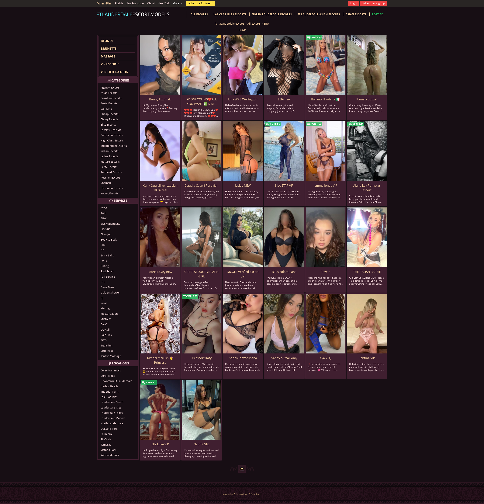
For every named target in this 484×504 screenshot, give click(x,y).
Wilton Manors (110, 455)
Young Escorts (109, 193)
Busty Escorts (109, 103)
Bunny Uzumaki (160, 99)
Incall (104, 303)
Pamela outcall (366, 99)
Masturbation (109, 313)
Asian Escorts (109, 93)
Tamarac (106, 444)
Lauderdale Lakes (112, 413)
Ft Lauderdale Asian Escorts (318, 14)
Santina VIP (367, 358)
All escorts (199, 14)
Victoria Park (108, 450)
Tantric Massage (111, 356)
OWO (104, 324)
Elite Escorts (108, 124)
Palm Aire (107, 434)
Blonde (107, 41)
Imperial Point (109, 391)
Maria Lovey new (160, 272)
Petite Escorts (109, 167)
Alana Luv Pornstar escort (366, 187)
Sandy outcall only (284, 358)
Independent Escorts (114, 146)
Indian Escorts (110, 151)
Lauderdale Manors (113, 418)
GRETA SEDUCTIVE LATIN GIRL (201, 274)
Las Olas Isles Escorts (229, 14)
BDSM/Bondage (110, 223)
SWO (104, 340)
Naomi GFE (201, 444)
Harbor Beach (109, 386)
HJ (102, 298)
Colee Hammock (111, 370)
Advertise (255, 493)
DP (102, 250)
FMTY (104, 260)
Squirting (106, 345)
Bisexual (106, 229)
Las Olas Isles (109, 397)
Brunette (108, 49)
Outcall (105, 329)
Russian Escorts (110, 177)
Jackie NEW (243, 185)
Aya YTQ (325, 358)
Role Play (106, 335)
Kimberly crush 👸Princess (160, 360)
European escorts (112, 135)
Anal (103, 213)
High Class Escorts (112, 140)
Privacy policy (227, 493)
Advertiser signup (373, 3)
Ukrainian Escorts (112, 188)
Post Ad (377, 14)
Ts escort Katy (202, 358)
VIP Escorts (110, 64)
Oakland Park (109, 428)
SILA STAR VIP (284, 185)
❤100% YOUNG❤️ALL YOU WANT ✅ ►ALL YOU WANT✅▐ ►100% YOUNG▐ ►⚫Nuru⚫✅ (201, 101)
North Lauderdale (112, 423)
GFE (103, 282)
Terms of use (242, 493)
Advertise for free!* (200, 3)
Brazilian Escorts (111, 98)
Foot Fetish (107, 271)
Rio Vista (106, 439)
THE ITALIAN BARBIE (367, 272)
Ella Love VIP (160, 444)
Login (353, 3)
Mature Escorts (110, 161)
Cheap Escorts (110, 114)
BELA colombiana (284, 272)
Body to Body (109, 239)
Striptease (107, 351)
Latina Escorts (109, 156)
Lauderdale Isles (111, 407)
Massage (108, 56)
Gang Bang (107, 287)
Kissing (105, 308)
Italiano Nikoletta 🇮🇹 (325, 99)
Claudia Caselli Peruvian (201, 185)
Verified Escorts (114, 72)
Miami (151, 3)
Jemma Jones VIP (325, 185)
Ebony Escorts (109, 119)
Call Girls (106, 108)
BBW (266, 23)
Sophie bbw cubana (243, 358)
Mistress (106, 319)
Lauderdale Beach (112, 402)
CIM (103, 245)
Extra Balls (107, 255)
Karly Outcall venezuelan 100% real (160, 187)
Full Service (108, 276)
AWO (104, 208)
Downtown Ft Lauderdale (116, 381)
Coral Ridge (108, 375)
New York (164, 3)
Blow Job (106, 234)
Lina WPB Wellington (243, 99)
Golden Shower (110, 292)
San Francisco (135, 3)
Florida (119, 3)
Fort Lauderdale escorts (229, 23)
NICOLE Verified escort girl (243, 274)
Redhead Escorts (111, 172)
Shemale (106, 183)
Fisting (105, 266)
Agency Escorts (110, 87)
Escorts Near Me (111, 130)
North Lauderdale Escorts (272, 14)
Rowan (325, 272)
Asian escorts (356, 14)
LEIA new (284, 99)
